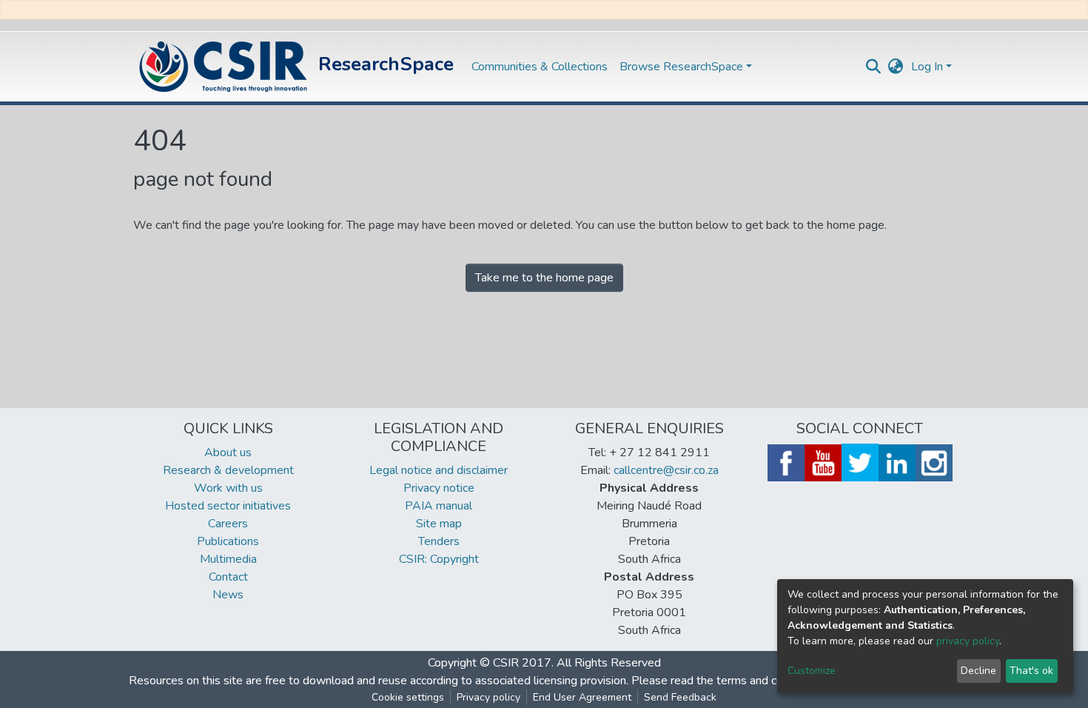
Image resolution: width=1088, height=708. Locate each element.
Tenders (439, 541)
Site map (439, 523)
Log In (927, 67)
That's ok (1031, 671)
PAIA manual (438, 506)
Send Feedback (680, 697)
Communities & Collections (539, 67)
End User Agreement (582, 697)
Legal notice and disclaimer (438, 470)
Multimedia (228, 559)
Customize (812, 671)
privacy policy (967, 641)
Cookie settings (408, 697)
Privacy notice (438, 488)
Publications (228, 541)
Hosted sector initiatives (228, 506)
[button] (896, 67)
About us (228, 452)
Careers (228, 523)
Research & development (228, 470)
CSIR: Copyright (439, 559)
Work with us (228, 488)
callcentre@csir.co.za (666, 470)
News (228, 595)
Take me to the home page (544, 278)
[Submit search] (874, 66)
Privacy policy (488, 697)
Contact (228, 577)
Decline (978, 671)
